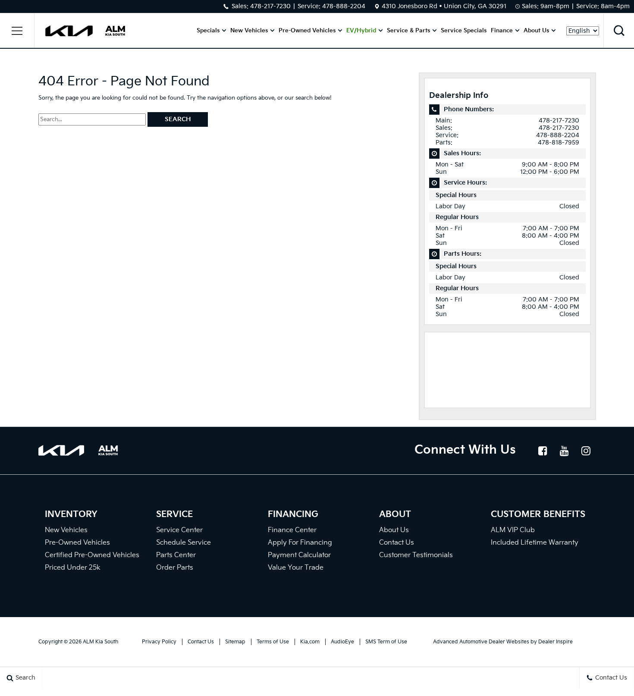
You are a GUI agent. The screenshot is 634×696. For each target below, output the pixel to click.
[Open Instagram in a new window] (586, 450)
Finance (502, 30)
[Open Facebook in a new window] (543, 450)
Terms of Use (273, 642)
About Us (536, 30)
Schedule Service (183, 543)
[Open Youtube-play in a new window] (564, 450)
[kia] (69, 30)
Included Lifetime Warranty (534, 543)
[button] (17, 30)
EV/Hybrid (361, 30)
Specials (208, 30)
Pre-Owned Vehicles (307, 30)
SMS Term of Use (386, 642)
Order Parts (174, 568)
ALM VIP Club (513, 530)
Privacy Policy (159, 642)
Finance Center (292, 530)
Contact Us (396, 543)
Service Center (179, 530)
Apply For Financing (300, 543)
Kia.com (310, 642)
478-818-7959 (558, 142)
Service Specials (463, 30)
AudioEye (342, 642)
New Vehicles (249, 30)
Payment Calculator (299, 555)
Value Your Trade (295, 568)
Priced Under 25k (72, 568)
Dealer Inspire (555, 642)
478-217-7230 (270, 6)
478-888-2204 (343, 6)
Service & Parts (408, 30)
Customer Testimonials (416, 555)
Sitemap (235, 642)
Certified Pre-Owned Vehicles (92, 555)
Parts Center (176, 555)
